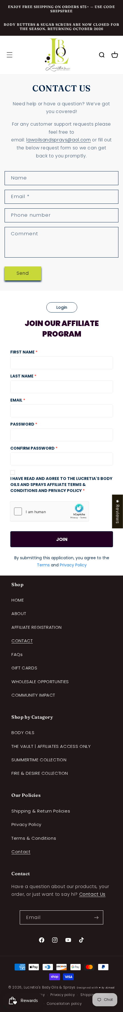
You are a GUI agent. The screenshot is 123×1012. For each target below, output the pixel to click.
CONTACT (22, 641)
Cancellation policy (64, 1003)
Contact (20, 852)
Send (23, 273)
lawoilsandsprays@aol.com (58, 140)
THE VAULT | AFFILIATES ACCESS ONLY (51, 746)
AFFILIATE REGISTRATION (36, 627)
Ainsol (110, 987)
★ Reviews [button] (117, 511)
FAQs (17, 654)
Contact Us (92, 894)
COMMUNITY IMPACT (33, 695)
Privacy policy (62, 995)
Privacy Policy (26, 824)
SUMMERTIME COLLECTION (38, 760)
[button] (9, 55)
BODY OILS (23, 733)
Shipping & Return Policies (40, 811)
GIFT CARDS (24, 668)
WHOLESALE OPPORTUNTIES (40, 682)
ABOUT (18, 613)
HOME (17, 600)
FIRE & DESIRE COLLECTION (39, 773)
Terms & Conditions (33, 838)
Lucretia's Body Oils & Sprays (50, 987)
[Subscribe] (96, 917)
